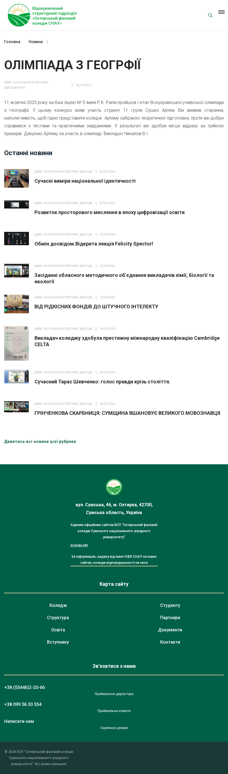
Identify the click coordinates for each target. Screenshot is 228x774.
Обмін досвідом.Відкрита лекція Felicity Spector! (93, 244)
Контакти (170, 642)
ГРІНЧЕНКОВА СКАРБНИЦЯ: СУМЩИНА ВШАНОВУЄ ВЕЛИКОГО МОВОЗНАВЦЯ (127, 413)
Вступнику (58, 642)
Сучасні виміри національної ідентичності (85, 181)
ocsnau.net (79, 545)
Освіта (58, 629)
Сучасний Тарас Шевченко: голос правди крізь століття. (102, 381)
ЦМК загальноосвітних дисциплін (26, 85)
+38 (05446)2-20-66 (24, 687)
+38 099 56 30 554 (22, 704)
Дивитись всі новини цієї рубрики (40, 441)
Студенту (170, 605)
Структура (58, 617)
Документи (170, 629)
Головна (12, 41)
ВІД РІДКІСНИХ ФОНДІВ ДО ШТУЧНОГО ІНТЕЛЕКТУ (96, 306)
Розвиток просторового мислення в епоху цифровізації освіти (109, 212)
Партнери (170, 617)
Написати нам (19, 721)
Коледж (58, 605)
